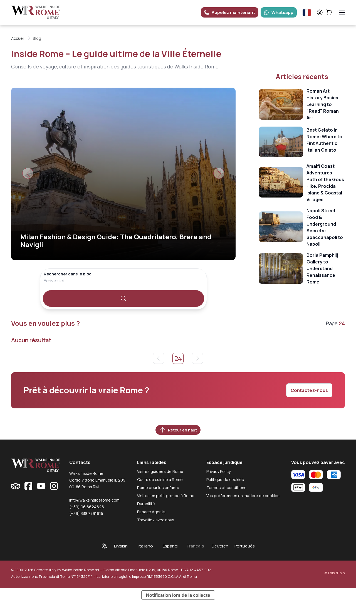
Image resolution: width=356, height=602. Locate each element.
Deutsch (220, 546)
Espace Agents (151, 511)
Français (195, 546)
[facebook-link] (28, 486)
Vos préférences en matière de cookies (243, 495)
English (121, 546)
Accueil (17, 38)
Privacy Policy (218, 471)
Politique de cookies (225, 479)
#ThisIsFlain (334, 573)
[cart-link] (329, 12)
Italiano (146, 546)
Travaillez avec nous (155, 519)
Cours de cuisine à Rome (160, 479)
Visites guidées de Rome (160, 471)
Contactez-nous (309, 390)
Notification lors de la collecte (178, 595)
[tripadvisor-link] (15, 486)
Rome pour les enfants (158, 487)
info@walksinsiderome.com (94, 500)
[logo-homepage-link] (35, 12)
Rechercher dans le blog (68, 274)
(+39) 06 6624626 (86, 506)
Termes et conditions (226, 487)
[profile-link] (319, 12)
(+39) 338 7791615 (86, 513)
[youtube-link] (41, 486)
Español (170, 546)
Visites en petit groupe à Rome (165, 495)
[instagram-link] (54, 486)
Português (244, 546)
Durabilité (146, 503)
